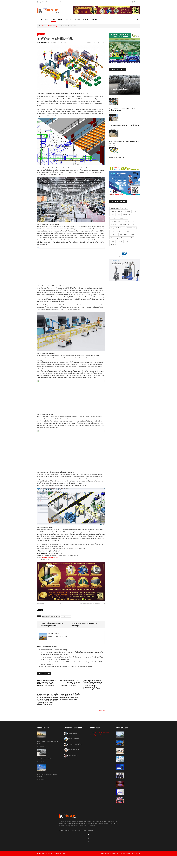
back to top (101, 711)
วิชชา (134, 241)
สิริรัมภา (113, 244)
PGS (134, 224)
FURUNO (113, 218)
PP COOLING (131, 228)
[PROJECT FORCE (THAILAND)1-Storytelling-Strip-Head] (106, 10)
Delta (112, 215)
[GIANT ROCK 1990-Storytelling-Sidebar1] (124, 48)
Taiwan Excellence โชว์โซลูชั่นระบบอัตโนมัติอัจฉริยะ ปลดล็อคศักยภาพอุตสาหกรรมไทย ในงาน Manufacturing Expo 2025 (70, 696)
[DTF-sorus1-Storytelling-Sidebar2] (124, 180)
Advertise (56, 1)
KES (134, 221)
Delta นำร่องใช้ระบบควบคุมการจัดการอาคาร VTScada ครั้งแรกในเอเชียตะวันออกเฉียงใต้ (66, 666)
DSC (118, 215)
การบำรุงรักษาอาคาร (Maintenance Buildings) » (84, 624)
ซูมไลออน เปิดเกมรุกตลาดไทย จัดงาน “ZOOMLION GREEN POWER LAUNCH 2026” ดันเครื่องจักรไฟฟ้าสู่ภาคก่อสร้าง (46, 683)
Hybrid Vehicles (115, 221)
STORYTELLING (41, 34)
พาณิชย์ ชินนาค (74, 733)
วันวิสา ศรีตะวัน (73, 750)
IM (53, 19)
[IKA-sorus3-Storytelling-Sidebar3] (124, 266)
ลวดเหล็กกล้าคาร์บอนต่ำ (120, 89)
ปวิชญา (127, 241)
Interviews (126, 221)
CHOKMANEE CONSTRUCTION (120, 211)
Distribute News (104, 853)
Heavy (60, 19)
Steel (132, 234)
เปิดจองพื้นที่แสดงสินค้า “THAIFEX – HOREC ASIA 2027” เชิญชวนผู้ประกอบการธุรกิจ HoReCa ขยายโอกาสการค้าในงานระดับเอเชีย (70, 683)
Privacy (128, 853)
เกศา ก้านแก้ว (73, 755)
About (51, 1)
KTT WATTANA (124, 224)
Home (43, 26)
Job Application (114, 853)
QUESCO (126, 231)
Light (68, 19)
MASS (94, 19)
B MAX (124, 208)
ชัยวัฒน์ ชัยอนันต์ (43, 42)
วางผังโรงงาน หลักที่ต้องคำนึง (117, 158)
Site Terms (122, 853)
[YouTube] (88, 841)
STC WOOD (123, 234)
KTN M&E (114, 224)
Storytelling (53, 26)
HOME (40, 19)
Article (85, 19)
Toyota (123, 238)
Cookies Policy (136, 853)
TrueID (131, 238)
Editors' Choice (66, 616)
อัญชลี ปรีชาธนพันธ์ (74, 744)
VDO (46, 19)
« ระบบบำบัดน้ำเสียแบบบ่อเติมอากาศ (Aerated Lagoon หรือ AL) (51, 624)
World (76, 19)
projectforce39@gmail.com (50, 557)
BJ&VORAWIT (115, 208)
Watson (119, 241)
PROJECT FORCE (56, 616)
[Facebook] (88, 834)
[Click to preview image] (71, 67)
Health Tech (123, 218)
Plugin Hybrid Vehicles (117, 228)
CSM (134, 211)
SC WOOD (114, 234)
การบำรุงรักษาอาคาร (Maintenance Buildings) (54, 650)
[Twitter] (88, 838)
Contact (62, 1)
